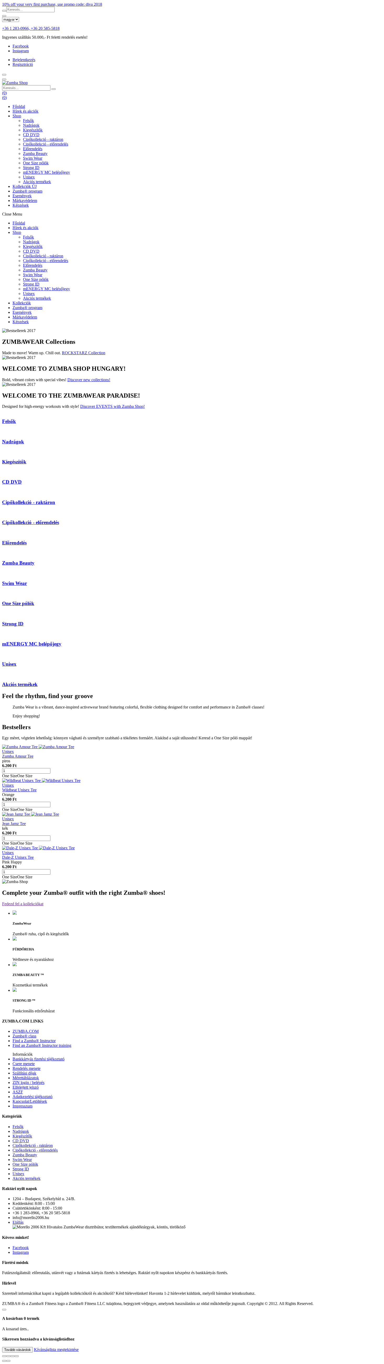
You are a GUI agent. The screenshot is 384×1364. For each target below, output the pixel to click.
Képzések (21, 205)
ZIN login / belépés (28, 1082)
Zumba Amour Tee (17, 756)
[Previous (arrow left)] (4, 1361)
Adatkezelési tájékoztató (33, 1096)
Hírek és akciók (25, 111)
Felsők (28, 120)
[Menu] (4, 75)
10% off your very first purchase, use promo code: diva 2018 (52, 4)
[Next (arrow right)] (8, 1361)
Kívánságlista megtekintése (56, 1349)
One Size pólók (36, 163)
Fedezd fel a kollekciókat (22, 904)
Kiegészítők (33, 130)
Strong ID (31, 167)
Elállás (18, 1222)
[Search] (4, 79)
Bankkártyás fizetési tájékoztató (39, 1059)
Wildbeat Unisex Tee (19, 790)
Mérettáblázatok (26, 1078)
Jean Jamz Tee (14, 823)
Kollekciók (25, 186)
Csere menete (24, 1063)
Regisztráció (23, 64)
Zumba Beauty (35, 153)
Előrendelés (32, 149)
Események (22, 196)
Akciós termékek (37, 181)
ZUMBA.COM (26, 1031)
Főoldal (19, 106)
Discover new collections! (88, 380)
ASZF (18, 1092)
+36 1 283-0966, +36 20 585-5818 (31, 28)
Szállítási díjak (24, 1073)
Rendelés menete (26, 1068)
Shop (17, 116)
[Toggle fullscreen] (12, 1356)
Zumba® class (24, 1036)
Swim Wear (32, 158)
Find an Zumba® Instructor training (42, 1045)
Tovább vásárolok (17, 1350)
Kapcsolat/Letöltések (30, 1101)
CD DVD (31, 134)
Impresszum (22, 1106)
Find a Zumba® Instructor (34, 1040)
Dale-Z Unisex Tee (18, 857)
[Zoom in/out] (17, 1356)
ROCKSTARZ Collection (83, 353)
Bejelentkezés (24, 59)
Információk (23, 1054)
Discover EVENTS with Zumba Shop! (112, 406)
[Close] (4, 16)
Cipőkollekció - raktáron (43, 139)
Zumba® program (27, 191)
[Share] (8, 1356)
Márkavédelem (25, 200)
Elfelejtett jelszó (26, 1087)
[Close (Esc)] (4, 1356)
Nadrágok (31, 125)
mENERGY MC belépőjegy (46, 172)
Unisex (29, 177)
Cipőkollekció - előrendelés (45, 144)
